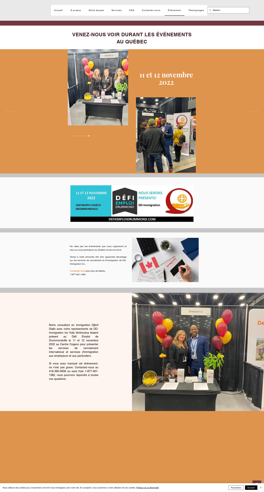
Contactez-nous (77, 271)
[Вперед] (252, 111)
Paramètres (236, 487)
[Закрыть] (260, 487)
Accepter (251, 487)
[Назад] (12, 111)
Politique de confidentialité (147, 487)
